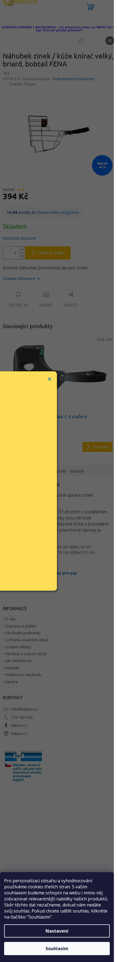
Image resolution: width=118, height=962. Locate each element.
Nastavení (57, 931)
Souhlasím (57, 949)
